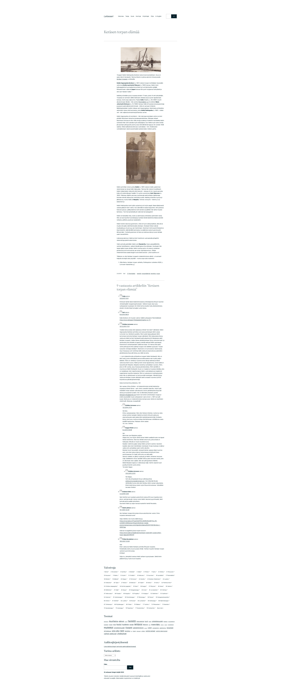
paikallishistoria (138, 628)
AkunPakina (113, 621)
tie (131, 631)
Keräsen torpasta (122, 79)
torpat (158, 273)
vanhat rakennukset (161, 631)
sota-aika (115, 631)
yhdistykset (121, 634)
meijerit (165, 624)
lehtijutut (138, 624)
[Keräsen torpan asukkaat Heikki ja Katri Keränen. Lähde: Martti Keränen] (140, 158)
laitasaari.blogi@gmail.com (128, 395)
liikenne (145, 624)
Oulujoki (128, 628)
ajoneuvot (106, 621)
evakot (126, 621)
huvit (146, 621)
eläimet (121, 621)
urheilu (143, 631)
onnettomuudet (119, 628)
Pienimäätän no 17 (144, 102)
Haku (105, 664)
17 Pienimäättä (131, 273)
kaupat (110, 624)
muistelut (108, 627)
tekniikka (153, 273)
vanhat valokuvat (110, 634)
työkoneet (138, 631)
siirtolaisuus (107, 631)
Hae (130, 667)
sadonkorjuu (163, 628)
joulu (150, 621)
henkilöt (139, 273)
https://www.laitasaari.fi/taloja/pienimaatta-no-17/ (135, 320)
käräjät (131, 624)
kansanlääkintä (146, 273)
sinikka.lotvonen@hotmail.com (135, 481)
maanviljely (155, 624)
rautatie (145, 628)
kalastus (166, 621)
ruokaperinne (155, 628)
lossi (149, 624)
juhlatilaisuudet (157, 621)
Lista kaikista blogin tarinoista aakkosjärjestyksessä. (120, 646)
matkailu (162, 624)
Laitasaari (108, 16)
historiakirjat (140, 621)
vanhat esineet (150, 631)
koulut (119, 624)
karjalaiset (106, 624)
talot (122, 631)
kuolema (125, 624)
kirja (114, 624)
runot (150, 628)
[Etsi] (174, 16)
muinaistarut (171, 624)
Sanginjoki (170, 628)
